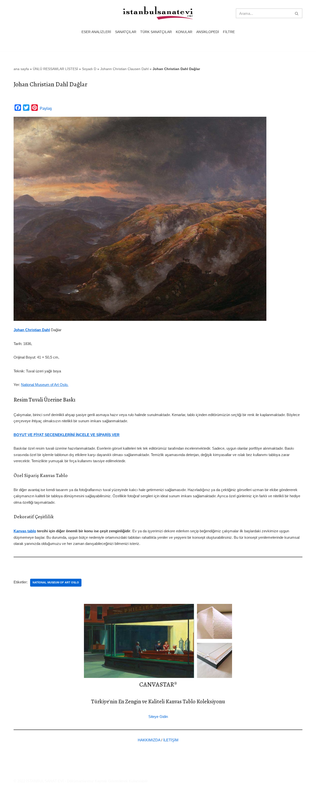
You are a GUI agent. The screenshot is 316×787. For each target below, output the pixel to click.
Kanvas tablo (25, 531)
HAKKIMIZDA (149, 740)
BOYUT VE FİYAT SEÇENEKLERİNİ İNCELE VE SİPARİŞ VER (66, 435)
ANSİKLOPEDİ (207, 32)
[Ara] (296, 13)
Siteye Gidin (158, 716)
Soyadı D (89, 69)
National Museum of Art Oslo (56, 582)
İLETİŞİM (170, 740)
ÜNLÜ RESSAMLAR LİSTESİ (55, 69)
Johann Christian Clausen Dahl (124, 69)
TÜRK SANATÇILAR (156, 32)
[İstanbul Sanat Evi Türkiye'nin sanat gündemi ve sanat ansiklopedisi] (158, 13)
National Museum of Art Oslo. (44, 385)
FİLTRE (229, 32)
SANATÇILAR (125, 32)
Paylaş (46, 108)
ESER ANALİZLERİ (96, 32)
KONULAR (184, 32)
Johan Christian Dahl (32, 330)
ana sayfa (21, 69)
